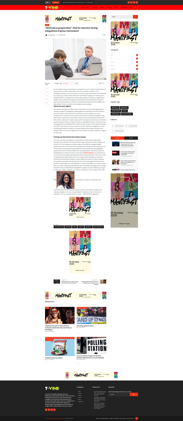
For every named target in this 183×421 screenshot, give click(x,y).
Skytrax (124, 110)
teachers (81, 226)
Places (110, 7)
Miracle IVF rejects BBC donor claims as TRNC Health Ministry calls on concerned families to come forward (99, 406)
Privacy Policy (122, 418)
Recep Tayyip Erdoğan (126, 113)
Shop (130, 7)
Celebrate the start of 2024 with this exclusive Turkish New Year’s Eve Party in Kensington (58, 328)
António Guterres (116, 110)
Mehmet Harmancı (115, 113)
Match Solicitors (89, 153)
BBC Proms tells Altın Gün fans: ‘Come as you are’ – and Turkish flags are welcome (128, 144)
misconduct (88, 226)
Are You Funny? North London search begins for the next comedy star (128, 153)
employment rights (98, 226)
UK (51, 337)
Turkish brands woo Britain (54, 358)
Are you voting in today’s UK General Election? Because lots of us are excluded (90, 357)
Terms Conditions (130, 418)
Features (72, 337)
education (68, 226)
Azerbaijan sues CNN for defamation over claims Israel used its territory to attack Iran (100, 399)
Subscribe (124, 7)
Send (134, 394)
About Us (98, 418)
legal (74, 226)
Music (47, 307)
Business (66, 337)
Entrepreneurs (49, 340)
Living (116, 7)
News (87, 7)
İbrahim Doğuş (124, 107)
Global (60, 337)
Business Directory (105, 418)
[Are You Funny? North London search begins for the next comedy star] (115, 153)
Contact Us (116, 418)
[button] (122, 224)
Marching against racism (85, 326)
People (102, 7)
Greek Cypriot (115, 107)
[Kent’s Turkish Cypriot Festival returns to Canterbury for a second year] (115, 162)
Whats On (117, 138)
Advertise (111, 418)
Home (82, 7)
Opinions (85, 307)
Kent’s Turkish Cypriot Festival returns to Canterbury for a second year (128, 162)
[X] (131, 2)
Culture (95, 7)
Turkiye (55, 337)
